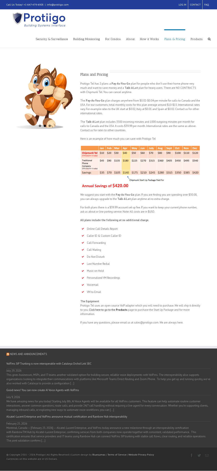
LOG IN (182, 4)
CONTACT (195, 4)
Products (197, 39)
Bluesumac (99, 454)
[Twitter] (199, 455)
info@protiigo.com (58, 4)
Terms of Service (117, 454)
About (130, 39)
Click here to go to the (108, 310)
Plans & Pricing (174, 39)
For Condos (113, 39)
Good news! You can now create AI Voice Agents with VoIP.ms (42, 390)
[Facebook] (191, 455)
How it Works (149, 39)
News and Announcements (28, 354)
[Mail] (207, 455)
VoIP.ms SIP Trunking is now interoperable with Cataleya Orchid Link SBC (49, 363)
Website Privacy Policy (141, 454)
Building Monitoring (86, 39)
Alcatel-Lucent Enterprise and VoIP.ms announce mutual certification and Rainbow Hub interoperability (66, 416)
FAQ (206, 4)
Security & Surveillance (52, 39)
